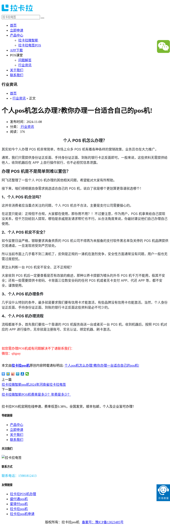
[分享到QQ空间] (8, 374)
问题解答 (25, 60)
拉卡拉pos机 (21, 365)
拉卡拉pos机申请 (22, 514)
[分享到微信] (27, 374)
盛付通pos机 (19, 499)
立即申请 (16, 30)
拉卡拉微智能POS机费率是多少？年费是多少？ (36, 394)
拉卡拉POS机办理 (23, 494)
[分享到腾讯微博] (17, 374)
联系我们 (16, 75)
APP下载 (16, 50)
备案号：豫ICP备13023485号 (103, 522)
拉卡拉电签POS (29, 45)
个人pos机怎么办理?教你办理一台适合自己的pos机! (101, 365)
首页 (13, 25)
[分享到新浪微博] (13, 374)
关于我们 (16, 70)
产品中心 (16, 35)
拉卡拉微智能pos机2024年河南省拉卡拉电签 (34, 384)
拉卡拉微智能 (28, 40)
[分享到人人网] (22, 374)
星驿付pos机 (19, 504)
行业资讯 (25, 65)
